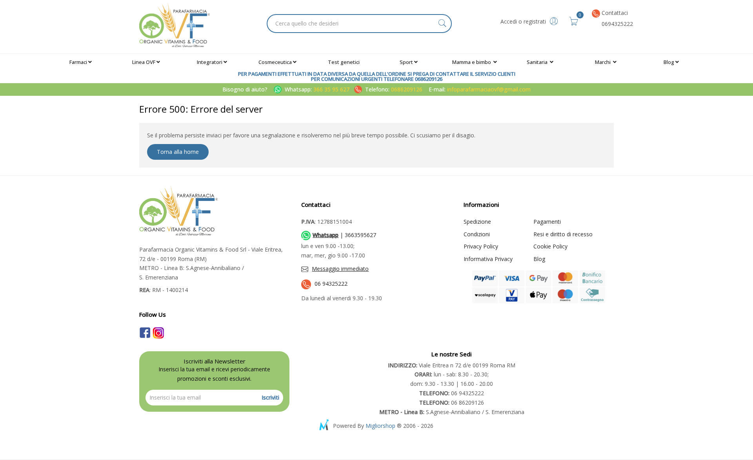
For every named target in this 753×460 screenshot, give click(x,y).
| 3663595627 (344, 235)
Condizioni (477, 234)
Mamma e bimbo (472, 62)
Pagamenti (547, 221)
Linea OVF (143, 62)
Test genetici (344, 62)
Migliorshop (380, 425)
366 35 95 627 (332, 89)
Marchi (603, 62)
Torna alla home (178, 151)
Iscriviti (270, 397)
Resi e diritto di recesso (563, 234)
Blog (669, 62)
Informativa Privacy (488, 259)
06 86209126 (451, 402)
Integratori (209, 62)
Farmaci (78, 62)
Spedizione (477, 221)
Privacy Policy (481, 246)
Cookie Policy (550, 246)
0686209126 (406, 89)
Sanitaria (538, 62)
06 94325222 (331, 283)
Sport (406, 62)
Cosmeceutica (275, 62)
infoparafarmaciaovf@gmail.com (489, 89)
